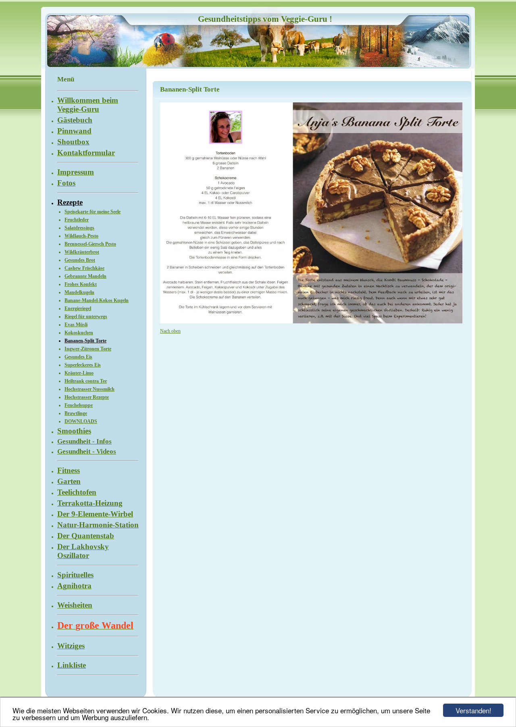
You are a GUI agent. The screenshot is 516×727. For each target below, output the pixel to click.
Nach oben (170, 331)
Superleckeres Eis (82, 365)
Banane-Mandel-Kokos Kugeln (96, 300)
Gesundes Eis (78, 357)
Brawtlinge (75, 413)
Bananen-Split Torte (85, 341)
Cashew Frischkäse (84, 268)
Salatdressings (79, 228)
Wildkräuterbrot (81, 252)
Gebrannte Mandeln (85, 276)
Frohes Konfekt (80, 284)
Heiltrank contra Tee (85, 381)
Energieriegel (77, 308)
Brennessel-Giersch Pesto (90, 244)
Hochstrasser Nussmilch (89, 389)
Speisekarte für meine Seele (92, 212)
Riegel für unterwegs (85, 316)
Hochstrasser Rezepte (86, 397)
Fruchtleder (76, 220)
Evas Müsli (75, 324)
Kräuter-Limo (79, 373)
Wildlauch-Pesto (81, 236)
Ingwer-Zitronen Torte (87, 349)
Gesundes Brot (79, 260)
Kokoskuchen (78, 332)
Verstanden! (473, 710)
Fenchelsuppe (78, 405)
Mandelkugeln (79, 292)
